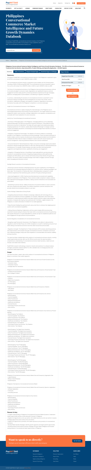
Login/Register (81, 3)
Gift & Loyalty (18, 8)
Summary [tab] (9, 71)
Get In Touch (77, 441)
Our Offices (75, 454)
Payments (8, 8)
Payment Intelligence (37, 454)
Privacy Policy (27, 468)
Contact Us (67, 3)
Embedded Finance (38, 8)
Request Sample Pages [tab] (32, 71)
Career (74, 461)
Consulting (58, 8)
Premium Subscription (58, 454)
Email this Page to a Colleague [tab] (49, 71)
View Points (55, 461)
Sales (74, 456)
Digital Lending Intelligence (39, 459)
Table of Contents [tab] (19, 71)
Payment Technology (37, 461)
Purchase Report (72, 90)
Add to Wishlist (72, 96)
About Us (60, 3)
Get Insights (36, 50)
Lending (27, 8)
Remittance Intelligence (38, 456)
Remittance (49, 8)
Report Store (68, 8)
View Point (78, 8)
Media (74, 459)
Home (54, 3)
